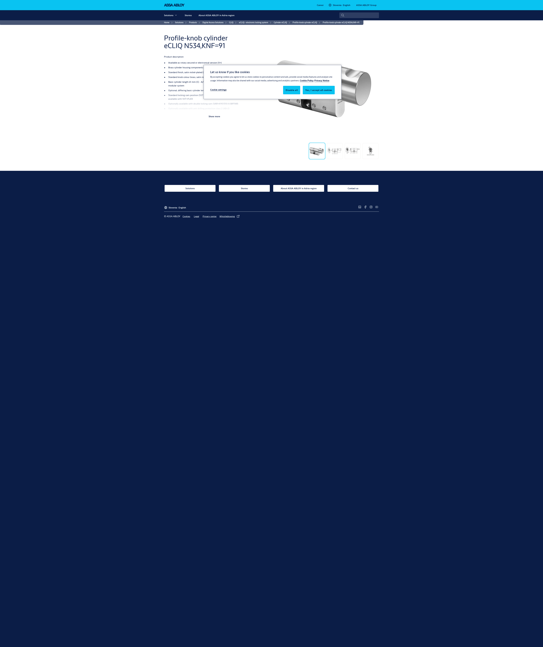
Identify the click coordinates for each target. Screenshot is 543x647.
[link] (320, 5)
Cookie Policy (307, 80)
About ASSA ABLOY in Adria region (216, 15)
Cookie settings (218, 89)
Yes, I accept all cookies (318, 90)
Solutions (168, 15)
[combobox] (359, 15)
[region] (272, 82)
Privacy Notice (321, 80)
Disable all (292, 90)
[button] (175, 15)
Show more (214, 116)
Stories (188, 15)
